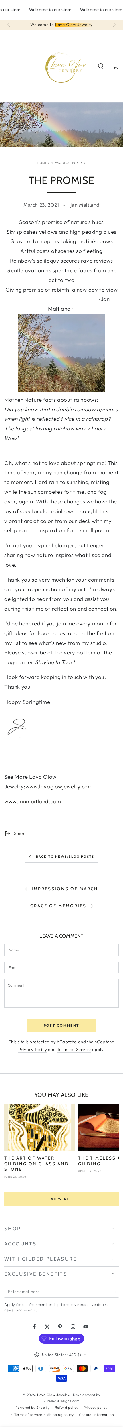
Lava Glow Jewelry (53, 1395)
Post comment (62, 1025)
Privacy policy (95, 1407)
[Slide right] (114, 25)
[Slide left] (9, 25)
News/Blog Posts (67, 163)
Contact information (96, 1414)
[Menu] (7, 66)
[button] (100, 66)
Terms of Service (74, 1049)
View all (61, 1199)
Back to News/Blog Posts (65, 857)
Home (42, 163)
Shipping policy (60, 1414)
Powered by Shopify (32, 1407)
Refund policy (66, 1407)
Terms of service (28, 1414)
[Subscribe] (115, 1292)
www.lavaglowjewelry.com (59, 786)
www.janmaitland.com (32, 801)
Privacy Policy (32, 1049)
